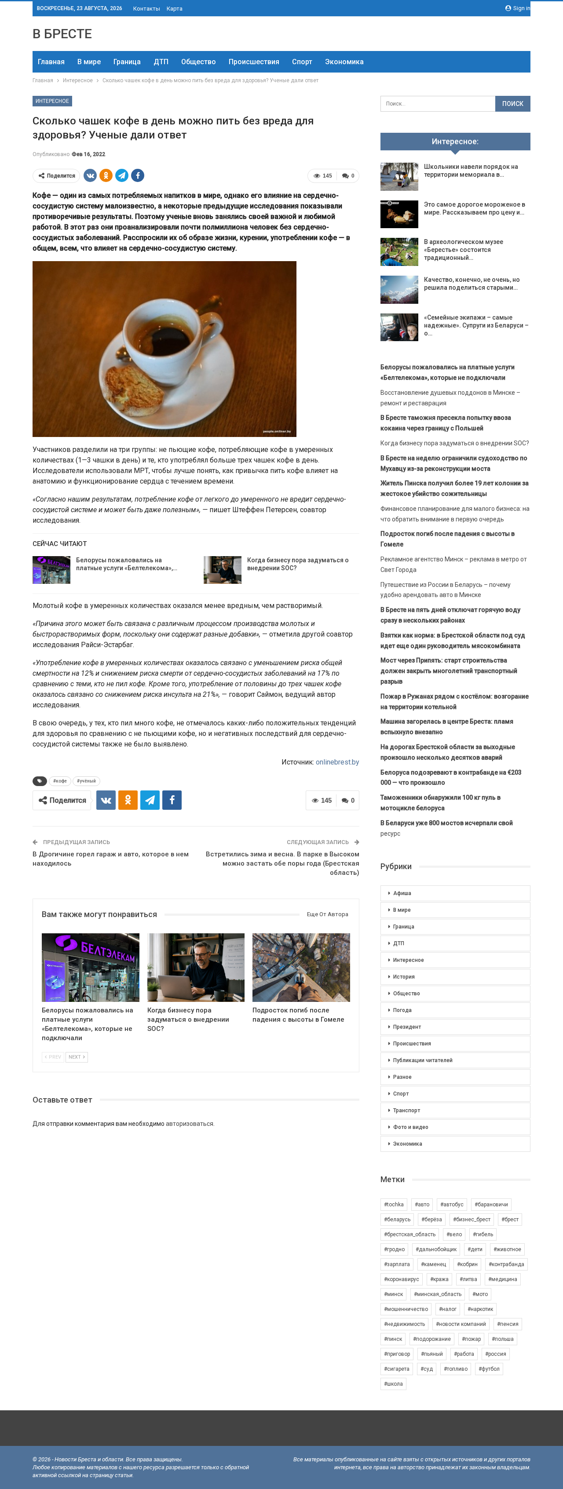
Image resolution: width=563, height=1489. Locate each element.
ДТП (161, 62)
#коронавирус (401, 1279)
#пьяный (432, 1354)
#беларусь (397, 1219)
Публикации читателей (423, 1060)
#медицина (502, 1279)
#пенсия (508, 1324)
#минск (393, 1294)
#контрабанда (506, 1264)
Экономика (344, 62)
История (404, 977)
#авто (422, 1204)
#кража (439, 1279)
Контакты (146, 8)
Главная (51, 62)
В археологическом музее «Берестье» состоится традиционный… (463, 249)
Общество (198, 62)
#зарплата (397, 1264)
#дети (475, 1249)
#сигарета (396, 1369)
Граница (127, 62)
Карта (175, 8)
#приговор (397, 1354)
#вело (454, 1234)
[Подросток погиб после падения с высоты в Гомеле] (301, 967)
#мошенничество (406, 1309)
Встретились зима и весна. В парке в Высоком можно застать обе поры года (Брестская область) (282, 863)
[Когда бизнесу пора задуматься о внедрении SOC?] (222, 570)
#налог (448, 1309)
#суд (426, 1369)
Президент (407, 1027)
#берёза (431, 1219)
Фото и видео (410, 1127)
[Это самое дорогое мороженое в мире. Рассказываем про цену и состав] (399, 214)
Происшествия (254, 62)
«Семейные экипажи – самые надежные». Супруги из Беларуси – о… (476, 325)
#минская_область (437, 1294)
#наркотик (480, 1309)
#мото (480, 1294)
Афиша (402, 893)
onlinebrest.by (337, 762)
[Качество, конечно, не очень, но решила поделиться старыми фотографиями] (399, 290)
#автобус (452, 1204)
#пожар (471, 1339)
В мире (89, 62)
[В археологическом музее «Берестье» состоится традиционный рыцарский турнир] (399, 252)
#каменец (433, 1264)
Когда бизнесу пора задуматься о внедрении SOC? (454, 443)
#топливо (456, 1369)
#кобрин (467, 1264)
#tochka (394, 1204)
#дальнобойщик (436, 1249)
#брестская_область (409, 1234)
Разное (402, 1077)
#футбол (489, 1369)
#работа (464, 1354)
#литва (468, 1279)
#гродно (394, 1249)
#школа (393, 1384)
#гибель (483, 1234)
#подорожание (432, 1339)
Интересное (52, 101)
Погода (402, 1010)
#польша (503, 1339)
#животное (507, 1249)
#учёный (86, 781)
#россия (495, 1354)
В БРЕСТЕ (62, 33)
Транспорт (406, 1110)
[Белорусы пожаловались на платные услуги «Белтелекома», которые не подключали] (51, 570)
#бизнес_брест (471, 1219)
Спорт (302, 62)
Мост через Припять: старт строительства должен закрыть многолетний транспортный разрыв (448, 671)
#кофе (60, 781)
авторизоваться (189, 1123)
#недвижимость (404, 1324)
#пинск (393, 1339)
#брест (510, 1219)
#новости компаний (461, 1324)
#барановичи (491, 1204)
